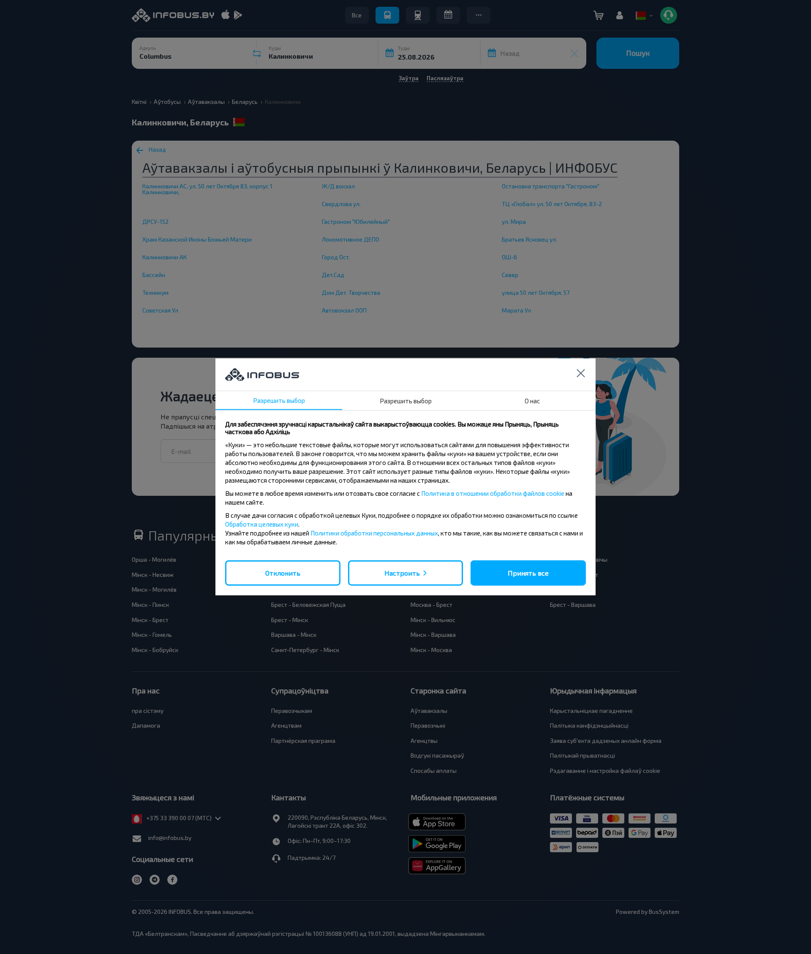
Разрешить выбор (279, 400)
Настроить (402, 573)
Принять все (528, 573)
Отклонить (282, 573)
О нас (532, 401)
